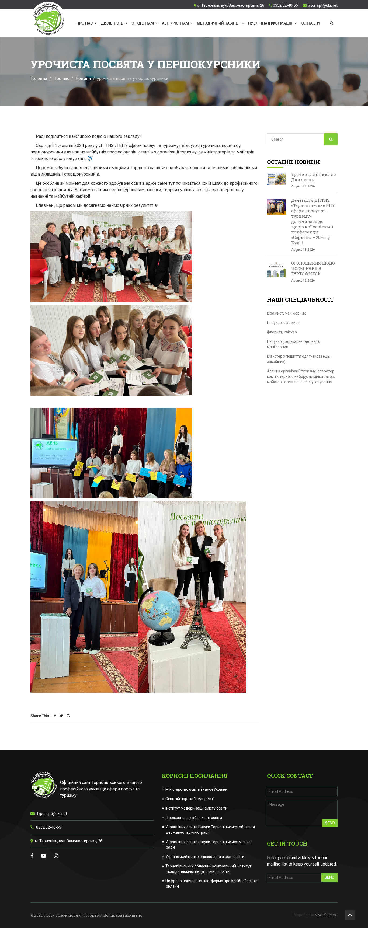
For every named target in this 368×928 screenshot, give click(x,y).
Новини (83, 78)
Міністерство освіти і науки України (196, 789)
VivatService (326, 914)
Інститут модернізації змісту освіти (196, 808)
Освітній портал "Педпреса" (190, 799)
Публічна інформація (270, 23)
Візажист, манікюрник (286, 313)
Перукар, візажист (283, 322)
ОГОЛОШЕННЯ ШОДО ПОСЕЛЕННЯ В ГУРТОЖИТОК (313, 268)
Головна (38, 78)
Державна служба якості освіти (194, 817)
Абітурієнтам (175, 23)
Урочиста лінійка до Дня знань (313, 177)
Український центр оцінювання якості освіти (205, 856)
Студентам (142, 23)
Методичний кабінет (218, 23)
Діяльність (112, 23)
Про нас (85, 23)
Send (330, 823)
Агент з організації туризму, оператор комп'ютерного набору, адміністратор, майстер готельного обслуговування (301, 376)
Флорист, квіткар (282, 332)
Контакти (310, 23)
